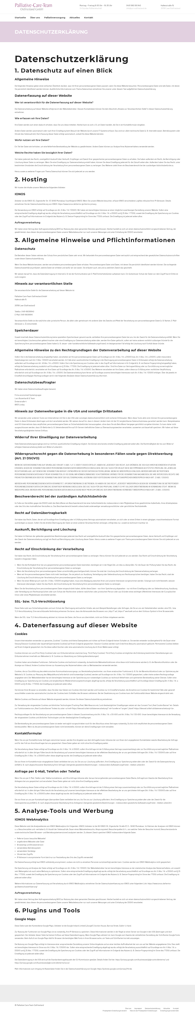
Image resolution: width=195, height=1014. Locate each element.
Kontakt (88, 17)
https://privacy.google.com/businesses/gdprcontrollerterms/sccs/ (42, 963)
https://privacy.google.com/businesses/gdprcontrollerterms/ (140, 959)
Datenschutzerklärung (152, 1008)
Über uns (35, 17)
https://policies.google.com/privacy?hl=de (114, 969)
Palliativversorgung (54, 17)
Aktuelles (75, 17)
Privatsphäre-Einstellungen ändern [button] (115, 1011)
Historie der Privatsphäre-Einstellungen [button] (143, 1011)
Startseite (20, 17)
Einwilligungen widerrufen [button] (169, 1011)
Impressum (138, 1008)
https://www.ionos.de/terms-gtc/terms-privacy (77, 204)
